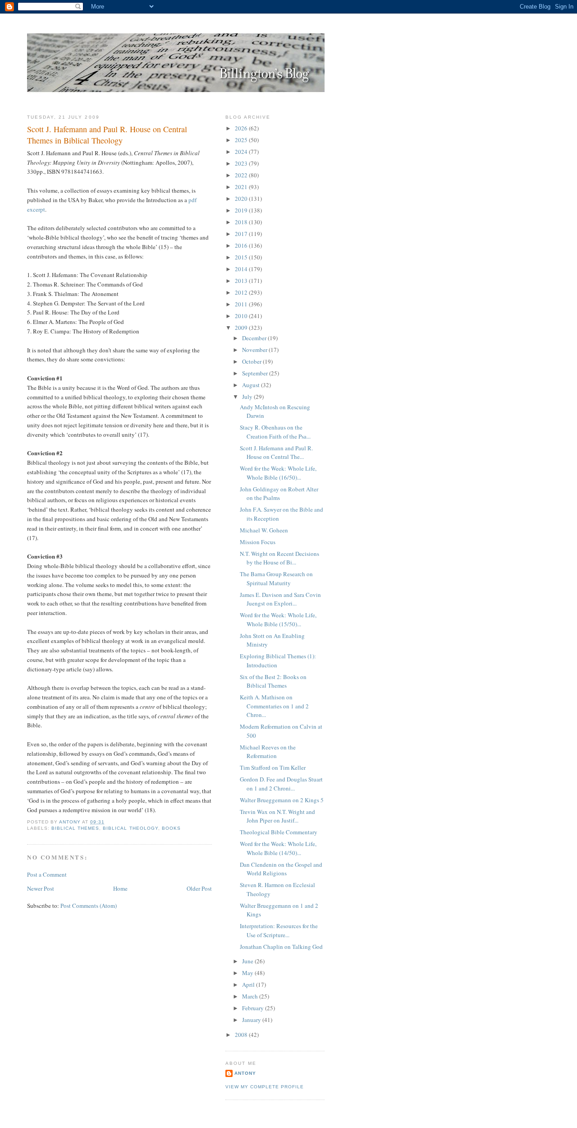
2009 (242, 328)
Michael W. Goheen (264, 530)
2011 (242, 304)
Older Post (199, 888)
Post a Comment (47, 874)
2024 (242, 152)
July (248, 397)
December (255, 338)
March (250, 996)
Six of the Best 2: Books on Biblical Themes (273, 681)
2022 (242, 175)
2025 (242, 140)
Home (120, 888)
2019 (242, 210)
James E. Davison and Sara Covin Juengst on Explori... (280, 599)
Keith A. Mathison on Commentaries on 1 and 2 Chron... (274, 706)
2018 (242, 222)
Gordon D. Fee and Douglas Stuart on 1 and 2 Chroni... (281, 783)
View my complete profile (264, 1086)
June (248, 961)
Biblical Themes (75, 828)
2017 (242, 234)
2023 (242, 163)
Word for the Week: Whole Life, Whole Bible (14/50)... (278, 848)
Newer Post (40, 888)
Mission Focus (257, 542)
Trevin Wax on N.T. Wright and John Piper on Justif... (277, 816)
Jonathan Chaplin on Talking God (281, 947)
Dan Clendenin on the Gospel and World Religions (281, 869)
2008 (242, 1035)
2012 (242, 292)
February (253, 1008)
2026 (242, 128)
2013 (242, 281)
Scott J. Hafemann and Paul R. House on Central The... (276, 452)
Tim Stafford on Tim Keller (273, 767)
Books (171, 828)
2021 (242, 187)
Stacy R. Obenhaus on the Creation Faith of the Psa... (275, 431)
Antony (245, 1073)
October (252, 361)
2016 (242, 245)
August (251, 385)
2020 (242, 198)
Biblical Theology (130, 828)
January (252, 1020)
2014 (242, 269)
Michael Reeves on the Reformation (268, 751)
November (255, 350)
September (255, 373)
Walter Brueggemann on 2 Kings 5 (282, 800)
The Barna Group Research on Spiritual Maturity (276, 578)
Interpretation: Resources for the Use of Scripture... (279, 930)
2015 (242, 257)
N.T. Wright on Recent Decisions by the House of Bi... (279, 558)
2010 (242, 316)
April (249, 984)
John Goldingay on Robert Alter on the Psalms (279, 493)
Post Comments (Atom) (88, 905)
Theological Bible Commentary (278, 832)
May (248, 973)
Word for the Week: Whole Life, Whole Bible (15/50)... (278, 619)
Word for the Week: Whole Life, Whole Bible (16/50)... (278, 472)
